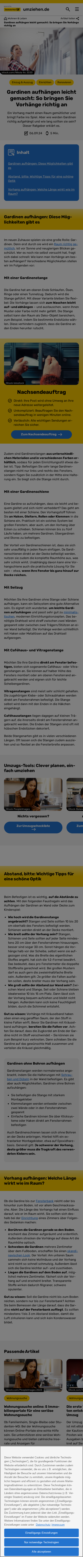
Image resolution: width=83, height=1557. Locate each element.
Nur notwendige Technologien (41, 1542)
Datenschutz (43, 1524)
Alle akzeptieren (41, 1551)
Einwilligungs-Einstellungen (41, 1532)
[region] (41, 1501)
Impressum (58, 1524)
